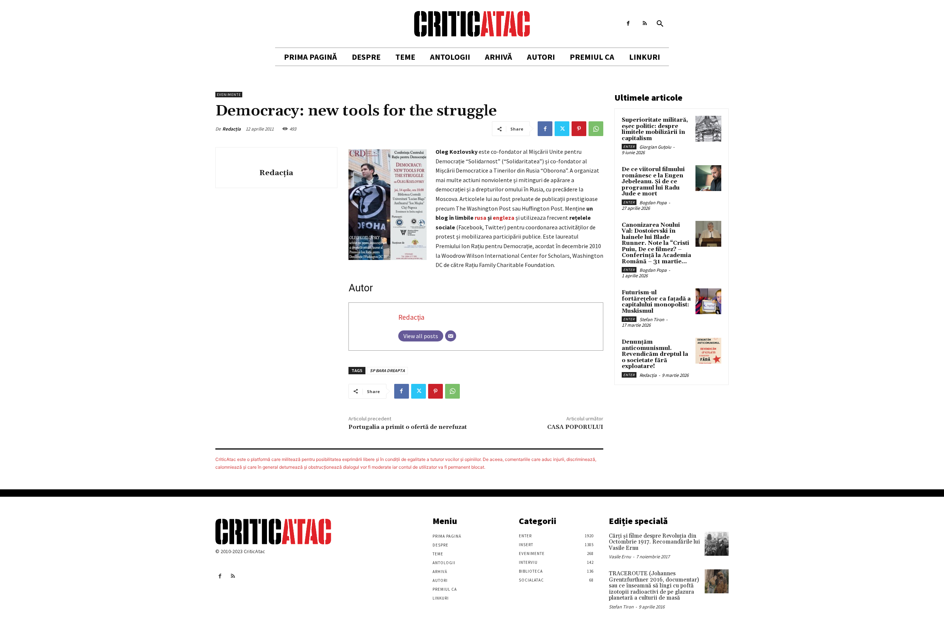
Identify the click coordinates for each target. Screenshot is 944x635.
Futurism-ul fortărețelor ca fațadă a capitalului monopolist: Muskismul (656, 302)
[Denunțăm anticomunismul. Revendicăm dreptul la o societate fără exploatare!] (708, 351)
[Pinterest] (579, 128)
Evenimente (229, 94)
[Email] (450, 335)
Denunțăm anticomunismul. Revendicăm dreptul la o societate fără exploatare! (655, 354)
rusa (480, 217)
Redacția (231, 129)
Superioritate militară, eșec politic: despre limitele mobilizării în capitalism (655, 129)
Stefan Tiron (651, 319)
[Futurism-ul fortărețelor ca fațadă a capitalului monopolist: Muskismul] (708, 301)
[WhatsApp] (596, 128)
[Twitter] (562, 128)
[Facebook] (628, 23)
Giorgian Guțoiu (655, 147)
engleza (503, 217)
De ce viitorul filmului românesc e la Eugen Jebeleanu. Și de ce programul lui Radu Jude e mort (653, 181)
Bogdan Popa (653, 202)
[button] (660, 24)
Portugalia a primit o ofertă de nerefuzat (407, 427)
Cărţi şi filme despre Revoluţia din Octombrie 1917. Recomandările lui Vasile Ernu (654, 542)
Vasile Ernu (620, 557)
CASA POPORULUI (575, 427)
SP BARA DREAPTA (387, 370)
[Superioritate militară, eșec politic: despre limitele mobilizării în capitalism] (708, 129)
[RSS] (644, 23)
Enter (629, 146)
